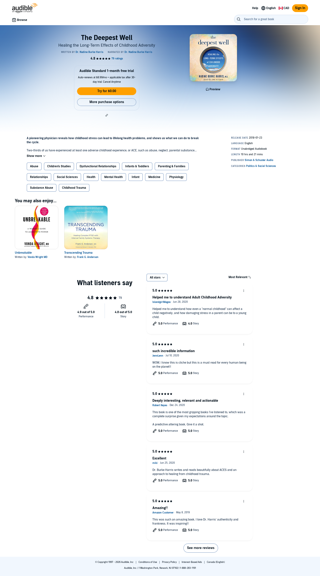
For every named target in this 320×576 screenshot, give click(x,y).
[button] (106, 115)
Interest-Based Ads (192, 562)
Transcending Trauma (78, 253)
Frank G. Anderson (87, 257)
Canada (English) (216, 562)
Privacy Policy (169, 562)
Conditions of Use (148, 562)
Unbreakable (23, 253)
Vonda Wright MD (37, 257)
